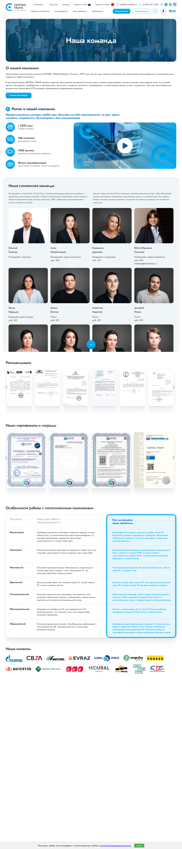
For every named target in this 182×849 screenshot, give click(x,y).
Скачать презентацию (19, 95)
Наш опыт (54, 4)
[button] (173, 387)
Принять (139, 845)
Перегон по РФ (80, 4)
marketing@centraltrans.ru (145, 263)
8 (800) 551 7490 (150, 4)
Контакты (66, 4)
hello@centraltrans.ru (128, 4)
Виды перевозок (80, 11)
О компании (38, 4)
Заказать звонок (121, 11)
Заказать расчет (141, 11)
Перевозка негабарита (40, 11)
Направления (97, 11)
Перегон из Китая (102, 4)
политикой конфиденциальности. (116, 845)
